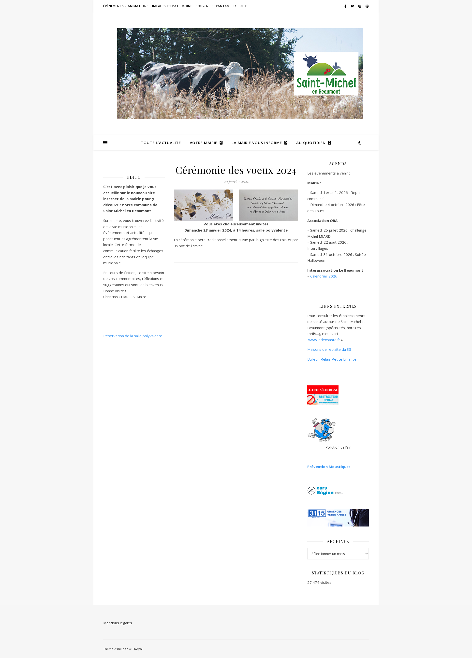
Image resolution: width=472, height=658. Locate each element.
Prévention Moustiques (329, 466)
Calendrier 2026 (323, 276)
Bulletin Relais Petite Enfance (331, 359)
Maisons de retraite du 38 (329, 349)
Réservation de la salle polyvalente (132, 335)
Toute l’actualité (161, 142)
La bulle (240, 6)
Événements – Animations (126, 6)
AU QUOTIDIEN (311, 142)
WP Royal (136, 649)
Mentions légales (117, 622)
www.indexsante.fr (324, 339)
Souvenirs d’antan (212, 6)
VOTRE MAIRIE (203, 142)
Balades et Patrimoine (172, 6)
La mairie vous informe (257, 142)
